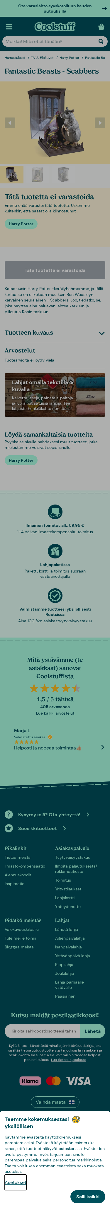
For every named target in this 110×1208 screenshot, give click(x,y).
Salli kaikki (87, 1197)
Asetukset (15, 1182)
